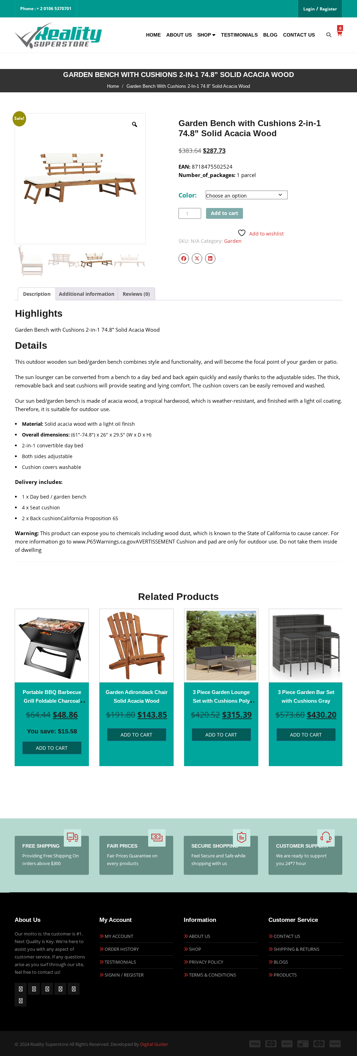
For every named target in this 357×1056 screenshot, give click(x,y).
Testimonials (239, 35)
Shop (204, 35)
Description (37, 294)
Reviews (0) (136, 294)
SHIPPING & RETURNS (296, 949)
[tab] (37, 293)
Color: (187, 195)
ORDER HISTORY (122, 949)
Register (328, 9)
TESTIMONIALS (120, 962)
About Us (179, 35)
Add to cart (224, 213)
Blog (270, 35)
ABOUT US (199, 936)
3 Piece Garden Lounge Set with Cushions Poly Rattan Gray (221, 700)
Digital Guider (154, 1044)
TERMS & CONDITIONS (212, 975)
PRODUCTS (285, 975)
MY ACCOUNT (119, 936)
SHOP (195, 949)
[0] (339, 33)
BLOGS (281, 962)
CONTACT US (287, 936)
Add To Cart (52, 748)
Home (153, 35)
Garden (233, 241)
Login (309, 9)
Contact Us (299, 35)
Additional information (86, 294)
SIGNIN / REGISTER (124, 975)
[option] (52, 687)
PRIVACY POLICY (206, 962)
